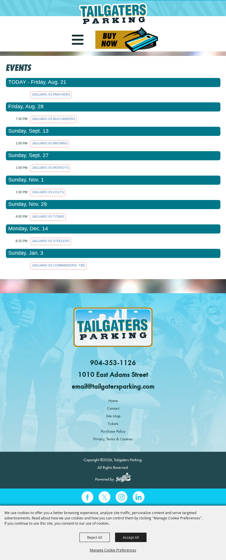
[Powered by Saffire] (123, 478)
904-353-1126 (113, 363)
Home (113, 400)
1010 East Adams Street (113, 374)
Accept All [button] (131, 537)
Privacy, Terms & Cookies (113, 438)
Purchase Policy (113, 431)
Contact (113, 408)
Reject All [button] (94, 537)
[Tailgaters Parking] (113, 14)
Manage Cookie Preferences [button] (113, 550)
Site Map (113, 416)
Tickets (113, 423)
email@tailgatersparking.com (113, 386)
